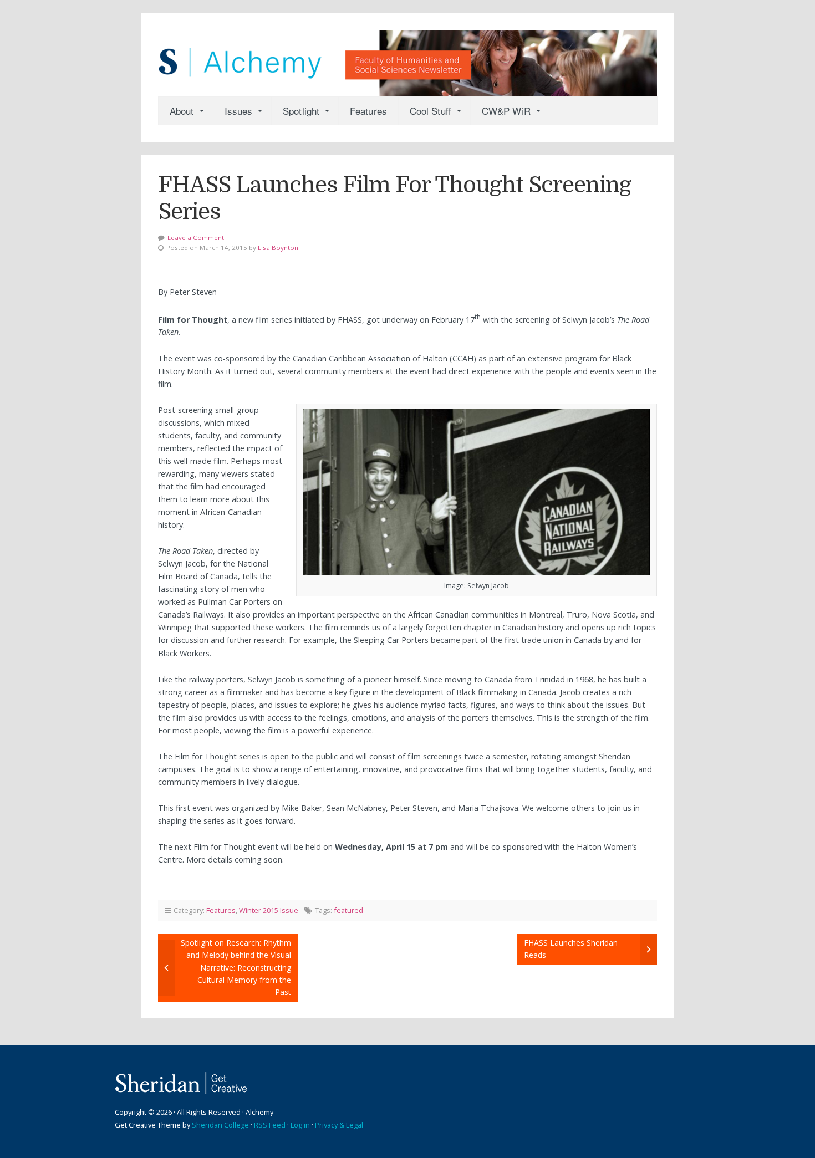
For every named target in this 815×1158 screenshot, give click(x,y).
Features (368, 111)
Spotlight (301, 111)
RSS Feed (270, 1125)
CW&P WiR (506, 111)
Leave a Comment (195, 237)
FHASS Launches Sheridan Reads (571, 948)
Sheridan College (220, 1125)
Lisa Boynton (278, 247)
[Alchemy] (407, 57)
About (182, 111)
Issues (239, 111)
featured (348, 910)
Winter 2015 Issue (268, 910)
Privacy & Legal (339, 1125)
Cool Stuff (430, 111)
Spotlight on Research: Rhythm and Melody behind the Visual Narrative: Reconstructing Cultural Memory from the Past (236, 967)
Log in (300, 1125)
